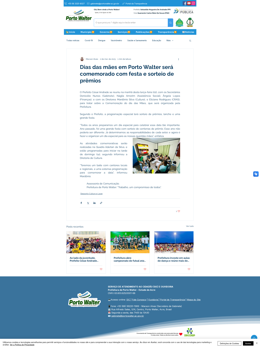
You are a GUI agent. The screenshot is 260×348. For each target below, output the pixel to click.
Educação (156, 40)
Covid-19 (89, 40)
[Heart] (181, 334)
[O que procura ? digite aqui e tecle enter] (170, 23)
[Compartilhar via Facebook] (81, 203)
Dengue (101, 40)
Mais (169, 40)
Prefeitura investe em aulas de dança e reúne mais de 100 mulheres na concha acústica (174, 259)
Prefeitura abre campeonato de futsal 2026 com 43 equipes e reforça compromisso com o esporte (130, 259)
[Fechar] (256, 343)
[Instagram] (193, 3)
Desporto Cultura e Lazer (91, 194)
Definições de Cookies (229, 343)
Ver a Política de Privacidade (22, 344)
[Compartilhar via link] (101, 203)
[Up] (254, 338)
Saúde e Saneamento (137, 40)
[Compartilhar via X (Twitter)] (88, 203)
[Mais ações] (178, 59)
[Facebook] (185, 3)
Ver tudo (190, 226)
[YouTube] (189, 3)
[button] (87, 32)
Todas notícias (72, 40)
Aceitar (248, 343)
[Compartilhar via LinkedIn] (94, 203)
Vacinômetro (116, 40)
